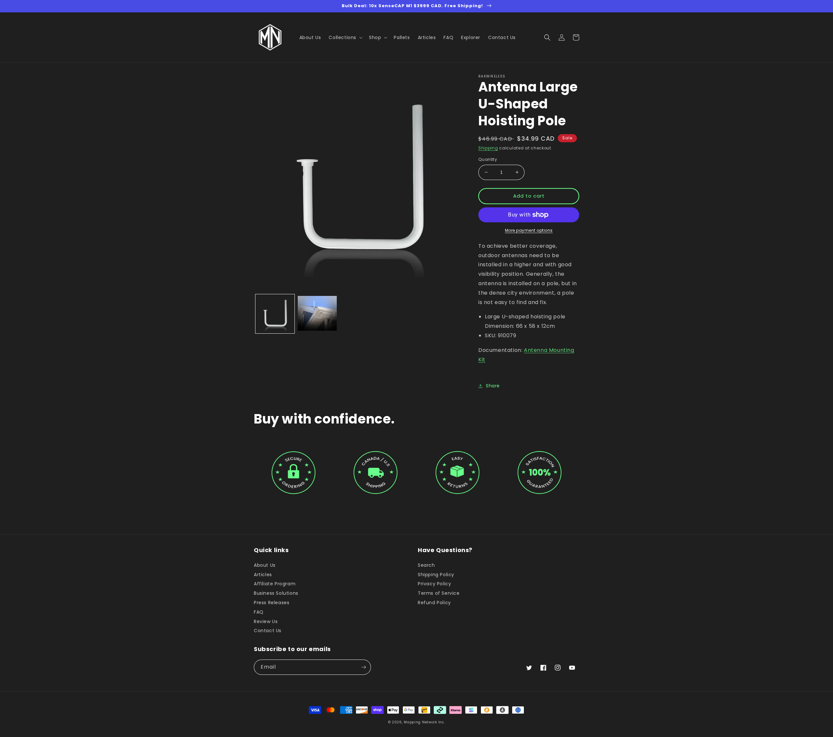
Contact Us (267, 630)
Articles (263, 574)
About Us (265, 565)
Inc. (441, 722)
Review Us (266, 621)
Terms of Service (439, 593)
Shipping (488, 148)
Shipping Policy (436, 574)
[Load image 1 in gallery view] (274, 313)
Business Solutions (276, 593)
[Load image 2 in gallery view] (317, 313)
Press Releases (271, 602)
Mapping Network (420, 722)
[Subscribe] (363, 667)
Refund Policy (434, 602)
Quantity (487, 159)
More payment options (529, 230)
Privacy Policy (434, 583)
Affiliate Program (274, 583)
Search (426, 565)
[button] (345, 37)
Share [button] (493, 385)
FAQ (259, 612)
